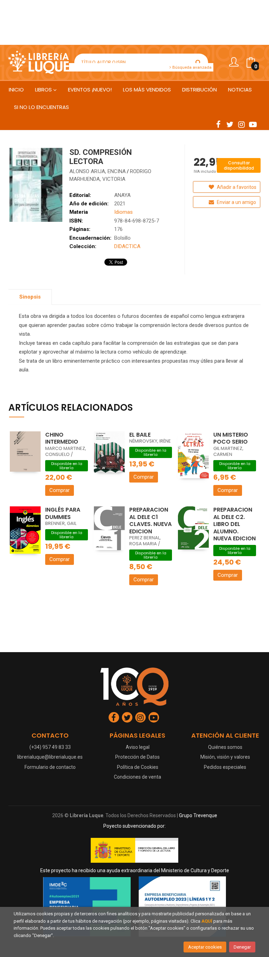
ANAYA (122, 195)
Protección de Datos (137, 757)
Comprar (59, 490)
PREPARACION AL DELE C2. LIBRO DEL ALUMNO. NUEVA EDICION (234, 524)
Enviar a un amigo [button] (236, 202)
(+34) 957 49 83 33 (50, 747)
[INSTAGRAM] (241, 124)
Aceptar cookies (205, 947)
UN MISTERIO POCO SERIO (230, 438)
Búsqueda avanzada (191, 67)
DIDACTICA (127, 246)
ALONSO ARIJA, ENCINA (97, 171)
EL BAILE (140, 435)
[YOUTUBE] (253, 124)
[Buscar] (198, 62)
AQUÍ (206, 921)
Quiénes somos (225, 747)
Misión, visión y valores (225, 757)
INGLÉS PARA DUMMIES (62, 513)
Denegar (242, 947)
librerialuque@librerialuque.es (50, 757)
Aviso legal (138, 747)
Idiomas (123, 212)
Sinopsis (30, 297)
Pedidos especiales (225, 767)
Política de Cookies (137, 767)
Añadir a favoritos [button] (236, 187)
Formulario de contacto (50, 767)
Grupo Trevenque (198, 815)
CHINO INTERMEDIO (61, 438)
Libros (44, 89)
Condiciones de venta (137, 777)
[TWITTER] (230, 124)
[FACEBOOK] (218, 124)
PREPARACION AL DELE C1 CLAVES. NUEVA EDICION (150, 520)
